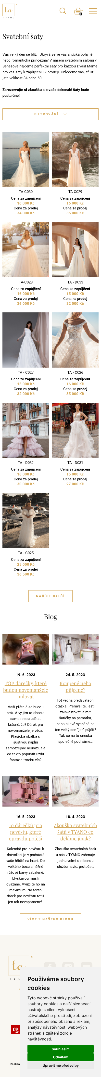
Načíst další (50, 596)
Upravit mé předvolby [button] (61, 1065)
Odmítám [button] (60, 1057)
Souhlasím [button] (61, 1049)
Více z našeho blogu (50, 919)
